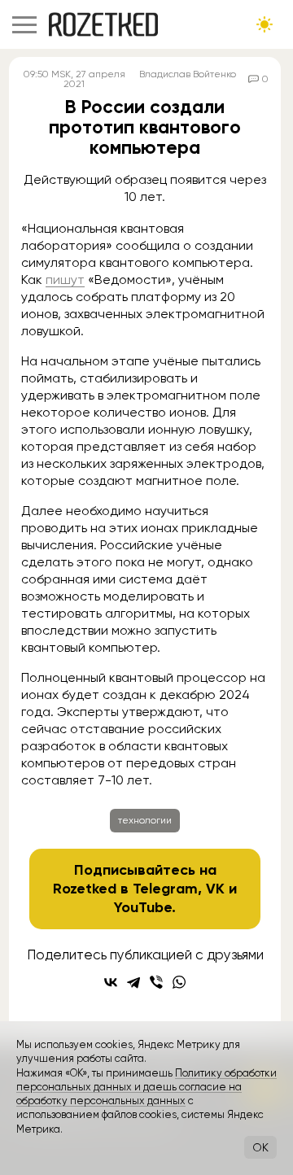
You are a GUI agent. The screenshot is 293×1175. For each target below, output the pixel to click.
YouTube (143, 907)
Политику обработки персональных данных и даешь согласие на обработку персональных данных (146, 1087)
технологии (145, 820)
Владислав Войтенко (187, 74)
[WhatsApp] (179, 982)
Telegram (165, 889)
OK (260, 1147)
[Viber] (156, 982)
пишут (65, 279)
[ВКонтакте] (110, 982)
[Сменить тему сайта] (264, 24)
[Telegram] (133, 982)
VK (215, 889)
